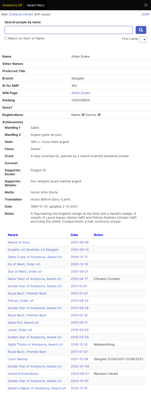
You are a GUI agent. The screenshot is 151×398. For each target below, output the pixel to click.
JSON (145, 14)
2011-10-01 (79, 286)
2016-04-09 (80, 337)
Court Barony (18, 359)
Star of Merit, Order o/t (25, 271)
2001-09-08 (80, 242)
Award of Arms (19, 242)
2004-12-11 (79, 257)
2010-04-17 (79, 279)
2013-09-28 (79, 308)
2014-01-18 (79, 315)
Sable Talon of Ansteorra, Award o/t (34, 279)
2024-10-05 (80, 381)
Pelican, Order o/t (21, 301)
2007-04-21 (79, 271)
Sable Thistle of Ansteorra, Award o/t (35, 344)
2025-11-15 (79, 388)
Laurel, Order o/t (20, 330)
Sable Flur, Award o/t (23, 322)
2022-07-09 (80, 366)
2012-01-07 (79, 293)
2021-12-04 (79, 359)
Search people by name (23, 22)
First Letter (130, 39)
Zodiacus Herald (21, 14)
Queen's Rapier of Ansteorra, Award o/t (37, 388)
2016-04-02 (80, 330)
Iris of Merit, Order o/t (24, 264)
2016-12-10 (79, 344)
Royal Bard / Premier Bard (27, 293)
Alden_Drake (80, 93)
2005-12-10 (79, 264)
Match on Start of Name (25, 38)
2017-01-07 (79, 352)
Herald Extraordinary (23, 374)
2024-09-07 (80, 374)
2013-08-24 (79, 301)
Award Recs (35, 5)
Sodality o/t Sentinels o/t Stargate (33, 250)
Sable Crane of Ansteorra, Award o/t (35, 257)
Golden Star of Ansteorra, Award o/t (35, 286)
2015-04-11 (79, 322)
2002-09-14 (80, 250)
